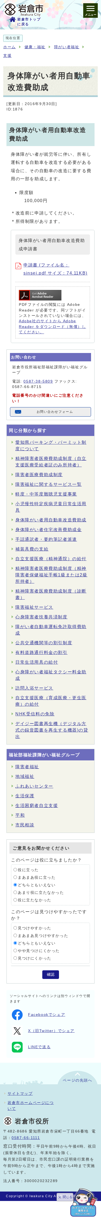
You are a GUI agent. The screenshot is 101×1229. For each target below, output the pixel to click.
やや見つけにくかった (39, 950)
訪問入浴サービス (34, 688)
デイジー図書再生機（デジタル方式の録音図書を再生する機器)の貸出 (51, 730)
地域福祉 (24, 776)
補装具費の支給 (31, 549)
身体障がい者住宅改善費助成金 (48, 529)
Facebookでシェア (46, 1015)
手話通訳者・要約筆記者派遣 (46, 539)
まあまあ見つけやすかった (43, 935)
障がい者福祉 (66, 47)
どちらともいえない (36, 885)
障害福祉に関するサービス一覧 (48, 484)
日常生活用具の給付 (36, 662)
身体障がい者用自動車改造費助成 (50, 520)
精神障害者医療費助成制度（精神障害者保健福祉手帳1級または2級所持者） (51, 575)
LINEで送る (39, 1047)
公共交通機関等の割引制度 (43, 643)
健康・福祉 (35, 47)
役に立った (28, 870)
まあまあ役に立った (36, 877)
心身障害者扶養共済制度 (41, 617)
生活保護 (24, 796)
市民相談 (24, 825)
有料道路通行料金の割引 (41, 652)
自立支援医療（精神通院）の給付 (50, 558)
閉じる (67, 1197)
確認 (50, 974)
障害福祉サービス (34, 607)
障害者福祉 (27, 766)
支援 (7, 56)
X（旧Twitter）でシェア (51, 1031)
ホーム (9, 47)
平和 (20, 815)
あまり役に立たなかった (41, 892)
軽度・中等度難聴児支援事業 (46, 494)
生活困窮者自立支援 (36, 805)
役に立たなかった (34, 900)
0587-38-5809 (38, 381)
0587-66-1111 (26, 1138)
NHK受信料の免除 (34, 714)
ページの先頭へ (77, 1080)
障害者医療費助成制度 (39, 474)
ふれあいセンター (34, 786)
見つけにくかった (34, 958)
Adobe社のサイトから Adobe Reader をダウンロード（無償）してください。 (52, 326)
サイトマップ (20, 1093)
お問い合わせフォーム (55, 411)
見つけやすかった (34, 928)
